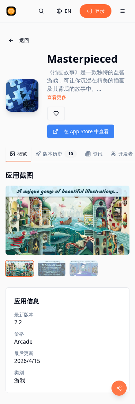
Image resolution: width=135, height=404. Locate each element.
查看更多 (56, 97)
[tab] (18, 154)
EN (68, 11)
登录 (100, 11)
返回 (24, 40)
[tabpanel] (67, 223)
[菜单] (122, 11)
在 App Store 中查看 (86, 131)
